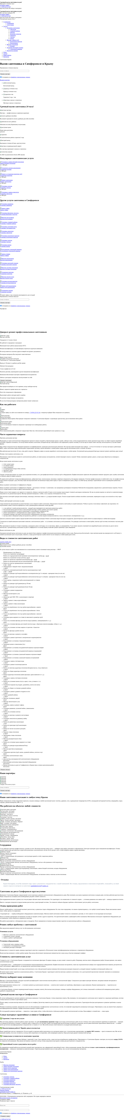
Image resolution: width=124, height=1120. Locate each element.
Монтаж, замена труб (13, 40)
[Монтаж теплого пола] (7, 277)
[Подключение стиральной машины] (11, 249)
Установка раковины (6, 205)
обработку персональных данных (20, 77)
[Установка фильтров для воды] (9, 213)
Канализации (14, 43)
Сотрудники (10, 25)
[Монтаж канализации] (7, 258)
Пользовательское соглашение (8, 1098)
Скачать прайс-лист (5, 542)
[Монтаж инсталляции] (7, 217)
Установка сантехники (13, 28)
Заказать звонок (4, 1090)
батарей (12, 46)
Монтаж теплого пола (6, 278)
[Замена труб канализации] (8, 286)
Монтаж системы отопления (8, 269)
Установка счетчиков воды (7, 228)
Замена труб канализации (7, 287)
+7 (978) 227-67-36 (5, 7)
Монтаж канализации (6, 260)
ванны (12, 38)
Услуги (5, 26)
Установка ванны (5, 246)
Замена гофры (4, 210)
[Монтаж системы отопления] (9, 267)
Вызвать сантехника (6, 380)
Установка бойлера (8, 1081)
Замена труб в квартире (10, 1068)
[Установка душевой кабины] (8, 222)
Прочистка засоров (12, 50)
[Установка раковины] (6, 204)
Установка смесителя (6, 193)
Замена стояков (4, 255)
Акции (5, 53)
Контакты (6, 56)
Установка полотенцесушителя (9, 237)
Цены (5, 52)
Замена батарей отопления (7, 163)
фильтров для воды (15, 34)
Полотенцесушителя (16, 41)
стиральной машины (16, 49)
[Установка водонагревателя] (8, 281)
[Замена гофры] (4, 208)
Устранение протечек (6, 175)
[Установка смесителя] (6, 231)
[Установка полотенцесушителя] (9, 236)
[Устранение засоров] (6, 290)
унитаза (12, 37)
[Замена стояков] (5, 254)
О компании (6, 22)
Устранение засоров (5, 169)
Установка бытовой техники (15, 47)
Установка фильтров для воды (8, 214)
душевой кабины (15, 31)
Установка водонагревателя (8, 283)
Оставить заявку (4, 5)
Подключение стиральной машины (10, 251)
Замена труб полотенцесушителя (12, 1071)
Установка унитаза (5, 187)
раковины (13, 35)
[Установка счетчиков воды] (8, 226)
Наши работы (7, 55)
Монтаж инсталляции (6, 219)
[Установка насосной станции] (9, 263)
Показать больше (5, 769)
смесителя (13, 29)
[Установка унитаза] (6, 240)
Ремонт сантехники (5, 181)
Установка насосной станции (8, 264)
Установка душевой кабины (8, 223)
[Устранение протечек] (7, 272)
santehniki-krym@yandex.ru (39, 886)
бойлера (12, 32)
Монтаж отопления (12, 44)
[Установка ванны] (5, 245)
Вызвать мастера (5, 80)
